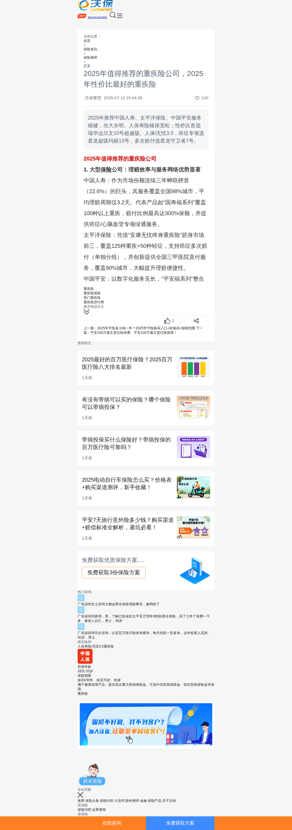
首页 (87, 41)
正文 (87, 66)
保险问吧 (84, 809)
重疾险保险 (92, 293)
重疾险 (89, 288)
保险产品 (154, 800)
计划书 (119, 800)
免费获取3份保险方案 (113, 572)
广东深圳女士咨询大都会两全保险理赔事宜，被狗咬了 (119, 604)
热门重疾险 (92, 297)
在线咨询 (111, 823)
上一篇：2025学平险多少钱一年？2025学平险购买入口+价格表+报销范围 (139, 328)
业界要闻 (99, 809)
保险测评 (90, 57)
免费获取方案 (180, 823)
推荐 (81, 800)
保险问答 (107, 800)
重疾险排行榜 (94, 302)
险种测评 (132, 800)
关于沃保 (169, 800)
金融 (143, 800)
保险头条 (92, 800)
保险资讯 (90, 49)
